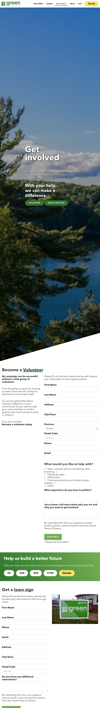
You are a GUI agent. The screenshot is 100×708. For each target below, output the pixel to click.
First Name (50, 385)
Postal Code (51, 433)
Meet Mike (38, 4)
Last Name (50, 395)
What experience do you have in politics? (67, 490)
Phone (47, 443)
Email (47, 453)
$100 (50, 573)
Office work (53, 477)
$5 (9, 573)
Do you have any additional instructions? (17, 678)
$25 (22, 573)
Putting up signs (56, 474)
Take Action (61, 4)
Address (49, 405)
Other (50, 486)
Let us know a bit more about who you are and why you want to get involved (70, 506)
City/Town (50, 414)
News (72, 4)
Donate (91, 4)
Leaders (49, 4)
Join (80, 4)
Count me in (53, 537)
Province (49, 424)
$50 (35, 573)
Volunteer (34, 203)
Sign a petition (56, 203)
